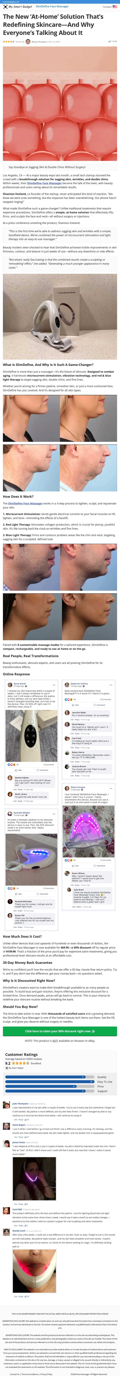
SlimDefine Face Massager (44, 183)
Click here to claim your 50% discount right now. (58, 1031)
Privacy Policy (46, 1374)
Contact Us (14, 1374)
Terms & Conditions (29, 1374)
